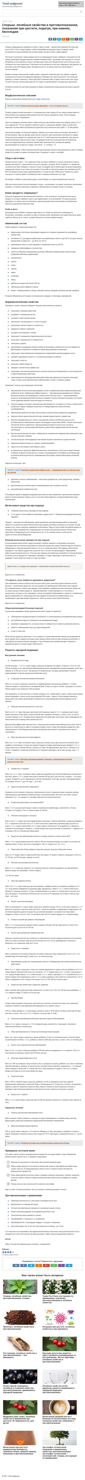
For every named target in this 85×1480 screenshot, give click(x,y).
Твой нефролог (12, 3)
